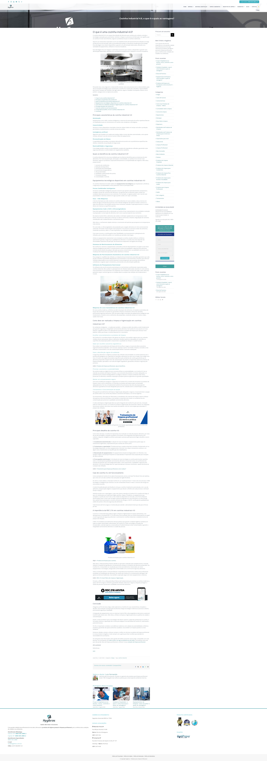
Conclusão (98, 111)
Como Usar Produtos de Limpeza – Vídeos (162, 104)
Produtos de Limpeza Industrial (164, 165)
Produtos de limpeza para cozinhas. (106, 560)
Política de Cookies (128, 756)
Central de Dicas (160, 101)
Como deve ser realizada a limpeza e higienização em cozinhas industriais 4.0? (117, 104)
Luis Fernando (111, 674)
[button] (258, 7)
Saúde (158, 192)
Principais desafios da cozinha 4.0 (104, 106)
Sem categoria (160, 195)
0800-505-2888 (12, 740)
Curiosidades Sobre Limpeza (164, 108)
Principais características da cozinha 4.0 (106, 99)
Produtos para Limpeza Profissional (162, 188)
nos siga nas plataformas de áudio (125, 640)
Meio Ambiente (160, 154)
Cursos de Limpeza (161, 112)
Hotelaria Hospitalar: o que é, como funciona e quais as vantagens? (120, 703)
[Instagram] (158, 299)
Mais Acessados (160, 151)
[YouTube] (162, 299)
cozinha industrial (122, 658)
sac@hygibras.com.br (15, 743)
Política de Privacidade (117, 756)
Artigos (112, 658)
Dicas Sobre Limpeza (162, 121)
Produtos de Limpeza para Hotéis (163, 183)
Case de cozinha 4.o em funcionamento (106, 108)
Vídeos (158, 201)
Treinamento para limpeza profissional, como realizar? (111, 469)
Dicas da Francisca (161, 73)
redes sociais (112, 640)
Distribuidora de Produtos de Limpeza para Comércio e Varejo (164, 133)
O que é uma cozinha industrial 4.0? (105, 98)
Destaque (159, 118)
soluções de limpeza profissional (136, 642)
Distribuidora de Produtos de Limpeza (164, 128)
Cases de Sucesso (161, 97)
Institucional (159, 141)
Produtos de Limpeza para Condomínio (163, 169)
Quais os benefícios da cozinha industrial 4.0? (108, 101)
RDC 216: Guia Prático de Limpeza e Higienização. (110, 578)
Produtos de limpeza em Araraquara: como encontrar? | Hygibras (164, 84)
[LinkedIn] (160, 299)
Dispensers (159, 124)
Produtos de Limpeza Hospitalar (162, 161)
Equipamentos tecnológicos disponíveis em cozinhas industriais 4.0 (113, 103)
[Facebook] (156, 299)
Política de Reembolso (150, 756)
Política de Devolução (139, 756)
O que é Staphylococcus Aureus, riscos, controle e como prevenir (101, 703)
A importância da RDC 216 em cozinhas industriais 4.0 (110, 109)
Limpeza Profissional (161, 145)
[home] (49, 715)
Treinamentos (160, 198)
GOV (94, 651)
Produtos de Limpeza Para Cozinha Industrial (163, 173)
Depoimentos (160, 115)
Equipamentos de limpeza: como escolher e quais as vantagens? (141, 703)
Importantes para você (162, 138)
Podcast (158, 157)
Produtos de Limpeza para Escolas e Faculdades (163, 178)
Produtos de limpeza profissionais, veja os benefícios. (111, 366)
